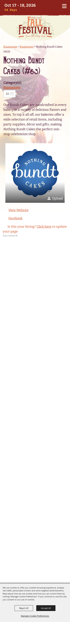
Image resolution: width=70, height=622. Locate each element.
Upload (57, 198)
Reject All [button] (23, 608)
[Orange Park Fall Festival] (35, 27)
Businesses (10, 46)
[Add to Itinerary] (12, 94)
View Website (18, 210)
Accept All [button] (46, 608)
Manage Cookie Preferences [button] (35, 615)
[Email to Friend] (7, 93)
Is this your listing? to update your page (35, 229)
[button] (35, 173)
